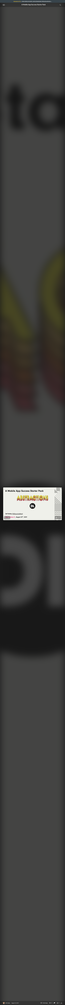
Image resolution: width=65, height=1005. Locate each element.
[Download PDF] (61, 1002)
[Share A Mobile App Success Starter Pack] (54, 1003)
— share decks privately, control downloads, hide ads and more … (32, 1)
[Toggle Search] (60, 5)
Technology (45, 1002)
